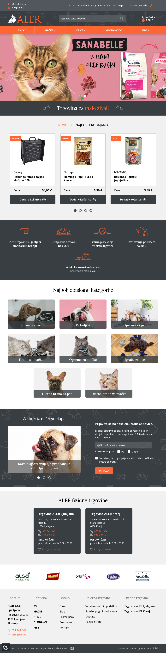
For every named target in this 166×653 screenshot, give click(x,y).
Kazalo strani (93, 622)
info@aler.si (17, 7)
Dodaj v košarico (31, 199)
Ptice (79, 30)
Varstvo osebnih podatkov (101, 606)
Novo (62, 125)
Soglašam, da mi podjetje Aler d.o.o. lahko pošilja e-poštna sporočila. (126, 460)
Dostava (90, 616)
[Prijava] (154, 5)
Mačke (49, 30)
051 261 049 (18, 3)
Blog (93, 5)
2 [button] (85, 96)
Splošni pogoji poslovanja (101, 611)
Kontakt (143, 5)
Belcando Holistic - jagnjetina (126, 178)
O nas (72, 5)
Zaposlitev (83, 5)
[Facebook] (72, 648)
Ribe (144, 30)
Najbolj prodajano (92, 125)
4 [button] (90, 210)
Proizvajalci (119, 5)
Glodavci (112, 30)
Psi (20, 30)
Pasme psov (104, 5)
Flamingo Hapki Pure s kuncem (78, 178)
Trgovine (132, 5)
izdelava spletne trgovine (132, 648)
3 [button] (85, 210)
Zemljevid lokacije (51, 549)
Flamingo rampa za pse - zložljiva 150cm (30, 178)
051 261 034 (100, 531)
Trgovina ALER (139, 606)
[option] (83, 67)
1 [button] (80, 96)
